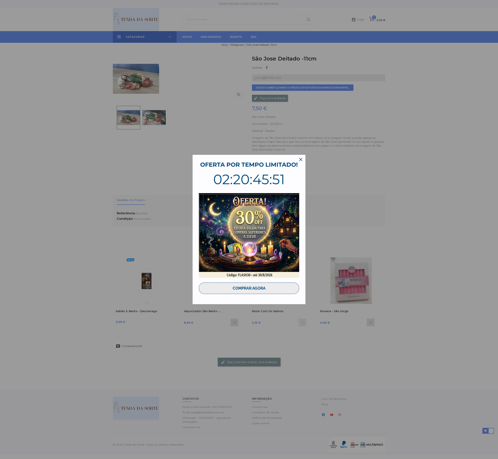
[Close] (300, 159)
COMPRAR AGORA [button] (249, 288)
